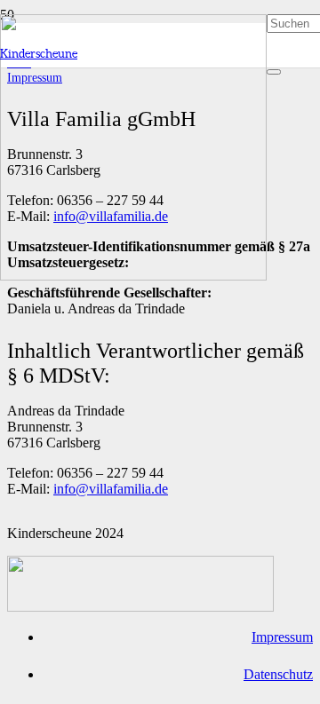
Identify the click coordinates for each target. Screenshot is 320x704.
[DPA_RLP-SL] (140, 606)
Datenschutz (278, 674)
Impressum (282, 637)
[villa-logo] (133, 275)
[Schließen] (274, 72)
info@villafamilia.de (110, 488)
